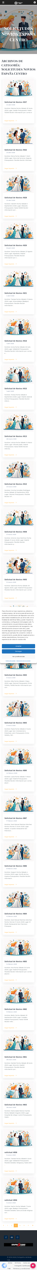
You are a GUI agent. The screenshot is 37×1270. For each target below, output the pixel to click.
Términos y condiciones (21, 1268)
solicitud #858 (10, 1152)
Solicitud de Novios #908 (15, 532)
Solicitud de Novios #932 (15, 150)
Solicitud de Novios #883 (15, 961)
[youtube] (12, 1237)
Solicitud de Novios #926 (15, 245)
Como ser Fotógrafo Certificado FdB (19, 1265)
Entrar (10, 1263)
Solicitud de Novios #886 (15, 866)
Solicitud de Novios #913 (15, 436)
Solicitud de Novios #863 (15, 1105)
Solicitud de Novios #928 (15, 198)
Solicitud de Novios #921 (15, 293)
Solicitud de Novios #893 (15, 723)
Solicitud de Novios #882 (15, 1009)
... (4, 114)
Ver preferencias (18, 656)
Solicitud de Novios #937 (15, 102)
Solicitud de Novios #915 (15, 388)
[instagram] (17, 1237)
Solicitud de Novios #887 (15, 818)
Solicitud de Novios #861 (15, 1057)
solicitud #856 (10, 1200)
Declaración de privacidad (23, 660)
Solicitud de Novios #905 (15, 580)
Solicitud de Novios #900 (15, 675)
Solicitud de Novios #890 (15, 770)
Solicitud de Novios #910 (15, 484)
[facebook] (6, 1237)
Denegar (18, 651)
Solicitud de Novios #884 (15, 914)
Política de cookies (10, 660)
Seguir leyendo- (9, 120)
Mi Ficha (18, 1263)
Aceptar (19, 646)
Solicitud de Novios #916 (15, 341)
